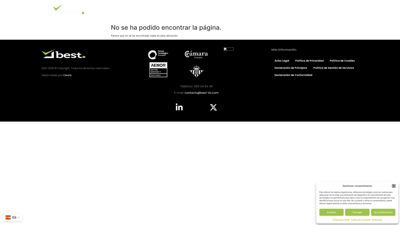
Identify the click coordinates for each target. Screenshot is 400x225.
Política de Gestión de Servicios (333, 68)
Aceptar (331, 212)
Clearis (67, 75)
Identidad (272, 9)
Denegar (357, 212)
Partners (328, 9)
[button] (393, 186)
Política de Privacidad (360, 219)
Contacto (348, 9)
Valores (291, 9)
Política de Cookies (341, 219)
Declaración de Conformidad (293, 75)
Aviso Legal (377, 219)
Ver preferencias (383, 212)
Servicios (309, 9)
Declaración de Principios (291, 68)
